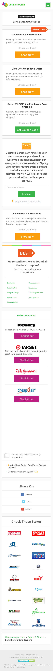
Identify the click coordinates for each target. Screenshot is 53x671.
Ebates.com (11, 297)
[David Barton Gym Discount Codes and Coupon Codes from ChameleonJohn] (13, 4)
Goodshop (33, 288)
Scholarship (22, 665)
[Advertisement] (26, 426)
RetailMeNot (12, 288)
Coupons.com (34, 283)
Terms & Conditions (42, 665)
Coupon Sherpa (13, 292)
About (6, 665)
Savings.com (34, 297)
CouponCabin (12, 302)
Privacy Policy (9, 667)
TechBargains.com (36, 292)
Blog (30, 665)
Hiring (13, 665)
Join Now (26, 194)
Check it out (26, 336)
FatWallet (11, 283)
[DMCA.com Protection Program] (26, 661)
